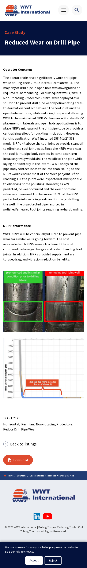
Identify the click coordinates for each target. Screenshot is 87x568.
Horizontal (11, 424)
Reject (53, 560)
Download (20, 460)
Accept (34, 560)
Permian (27, 424)
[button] (43, 301)
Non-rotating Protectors (54, 424)
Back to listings (23, 444)
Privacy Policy (24, 551)
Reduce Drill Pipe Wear (19, 429)
